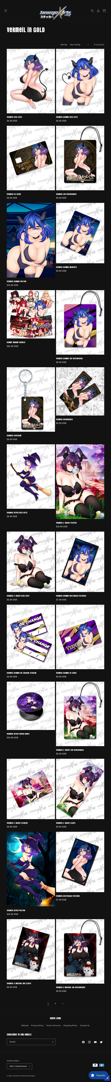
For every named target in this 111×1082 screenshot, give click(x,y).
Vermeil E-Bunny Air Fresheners (70, 749)
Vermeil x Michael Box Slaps (19, 983)
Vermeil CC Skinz (14, 194)
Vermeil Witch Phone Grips (18, 733)
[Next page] (63, 1003)
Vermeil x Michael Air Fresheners (70, 987)
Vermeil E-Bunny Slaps (66, 822)
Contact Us (85, 1025)
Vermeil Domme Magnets (66, 267)
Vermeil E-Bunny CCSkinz (17, 822)
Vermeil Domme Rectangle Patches (71, 595)
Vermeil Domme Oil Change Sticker (22, 672)
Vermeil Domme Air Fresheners (69, 358)
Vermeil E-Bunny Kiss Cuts (18, 595)
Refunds (25, 1025)
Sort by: (64, 44)
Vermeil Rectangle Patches (68, 895)
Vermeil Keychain (14, 435)
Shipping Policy (70, 1025)
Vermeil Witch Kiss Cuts (17, 512)
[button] (6, 11)
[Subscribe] (52, 1042)
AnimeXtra (16, 1076)
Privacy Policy (37, 1025)
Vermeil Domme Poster (16, 281)
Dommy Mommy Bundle (16, 342)
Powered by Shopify (28, 1076)
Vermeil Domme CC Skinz (66, 672)
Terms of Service (53, 1025)
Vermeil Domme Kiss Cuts (67, 116)
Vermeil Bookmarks (64, 419)
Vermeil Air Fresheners (66, 194)
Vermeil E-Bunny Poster (66, 522)
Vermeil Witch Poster (16, 910)
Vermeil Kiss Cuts (14, 116)
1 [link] (48, 1003)
